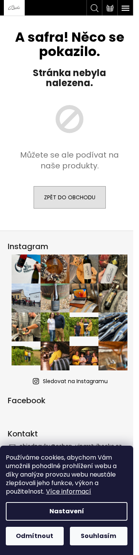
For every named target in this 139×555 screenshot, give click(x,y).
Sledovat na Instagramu (75, 381)
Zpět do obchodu (69, 197)
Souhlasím (98, 535)
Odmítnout (34, 535)
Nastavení (66, 511)
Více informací (68, 491)
